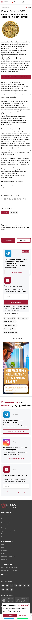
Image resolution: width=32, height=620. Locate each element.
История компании (7, 519)
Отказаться (22, 615)
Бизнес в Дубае (9, 329)
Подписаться (18, 272)
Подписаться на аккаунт (16, 458)
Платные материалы (8, 556)
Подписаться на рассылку (16, 492)
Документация (6, 522)
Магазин (4, 575)
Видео (3, 553)
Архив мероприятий (8, 531)
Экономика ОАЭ (9, 318)
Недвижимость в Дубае (9, 570)
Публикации (6, 541)
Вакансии (4, 534)
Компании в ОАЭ (9, 321)
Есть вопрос (24, 240)
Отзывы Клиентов (7, 525)
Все (2, 544)
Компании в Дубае (10, 332)
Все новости (8, 240)
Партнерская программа (9, 567)
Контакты (4, 537)
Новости (14, 212)
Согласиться (9, 615)
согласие (7, 308)
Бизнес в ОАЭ (23, 318)
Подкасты (4, 559)
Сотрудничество (7, 564)
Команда (4, 528)
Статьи (5, 212)
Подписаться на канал (16, 431)
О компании (5, 516)
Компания (5, 513)
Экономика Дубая (10, 325)
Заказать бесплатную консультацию (16, 77)
